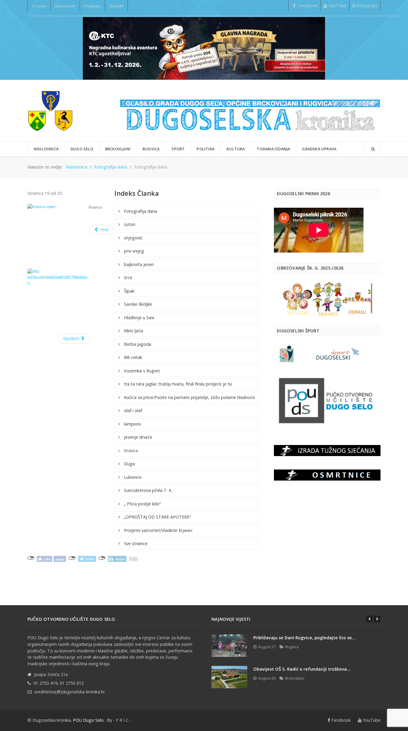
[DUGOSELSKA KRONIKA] (250, 110)
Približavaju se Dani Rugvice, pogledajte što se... (304, 637)
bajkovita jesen (138, 264)
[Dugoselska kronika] (50, 110)
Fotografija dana (140, 211)
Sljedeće (72, 338)
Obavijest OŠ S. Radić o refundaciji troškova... (301, 669)
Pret (104, 230)
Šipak (128, 291)
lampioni (132, 424)
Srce (127, 277)
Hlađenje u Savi (138, 317)
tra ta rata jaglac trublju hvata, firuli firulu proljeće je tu (177, 384)
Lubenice (132, 477)
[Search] (373, 149)
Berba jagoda (137, 344)
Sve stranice (135, 543)
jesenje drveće (137, 437)
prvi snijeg (133, 251)
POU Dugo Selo (88, 720)
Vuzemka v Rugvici (141, 371)
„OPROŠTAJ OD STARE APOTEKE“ (157, 517)
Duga (129, 464)
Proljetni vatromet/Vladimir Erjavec (158, 530)
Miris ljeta (133, 331)
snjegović (132, 238)
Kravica (130, 450)
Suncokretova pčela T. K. (147, 490)
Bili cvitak (132, 357)
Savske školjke (137, 304)
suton (129, 224)
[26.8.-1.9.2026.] (204, 48)
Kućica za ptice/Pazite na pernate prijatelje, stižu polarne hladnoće (189, 397)
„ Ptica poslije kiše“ (142, 504)
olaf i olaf (132, 410)
